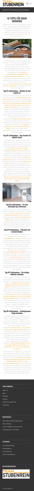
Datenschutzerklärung (9, 402)
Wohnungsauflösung (9, 454)
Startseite (5, 396)
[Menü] (30, 3)
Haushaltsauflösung (9, 445)
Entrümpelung (7, 451)
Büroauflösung (7, 448)
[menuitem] (26, 3)
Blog (4, 393)
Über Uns (5, 390)
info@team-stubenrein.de (14, 426)
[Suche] (26, 3)
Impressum (6, 405)
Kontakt (5, 399)
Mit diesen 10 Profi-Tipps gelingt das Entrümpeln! (16, 10)
